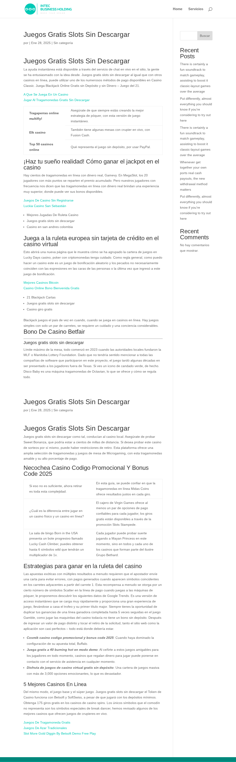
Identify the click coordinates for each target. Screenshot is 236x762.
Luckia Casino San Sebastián (45, 206)
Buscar (205, 36)
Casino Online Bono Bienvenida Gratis (51, 288)
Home (177, 9)
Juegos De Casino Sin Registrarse (49, 200)
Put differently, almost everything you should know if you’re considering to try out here (196, 109)
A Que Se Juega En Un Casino (46, 94)
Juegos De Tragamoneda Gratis (47, 722)
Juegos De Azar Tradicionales (45, 728)
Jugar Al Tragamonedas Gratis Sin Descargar (57, 100)
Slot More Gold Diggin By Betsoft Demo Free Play (60, 733)
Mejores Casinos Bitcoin (41, 282)
